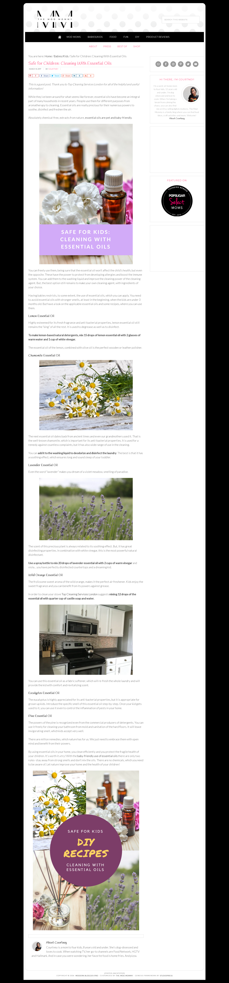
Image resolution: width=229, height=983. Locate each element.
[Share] (74, 75)
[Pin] (30, 75)
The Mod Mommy (55, 19)
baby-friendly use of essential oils (97, 756)
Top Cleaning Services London (80, 594)
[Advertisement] (176, 149)
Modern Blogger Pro (87, 976)
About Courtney (177, 118)
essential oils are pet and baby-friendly (108, 117)
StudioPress (166, 976)
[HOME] (60, 37)
